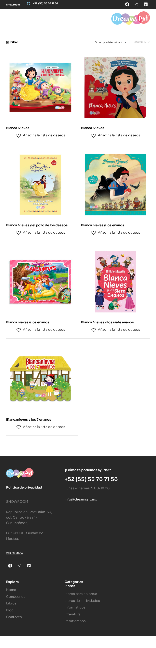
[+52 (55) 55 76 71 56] (28, 3)
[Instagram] (136, 4)
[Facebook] (127, 4)
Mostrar (138, 41)
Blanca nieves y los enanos (102, 225)
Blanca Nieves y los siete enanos (107, 322)
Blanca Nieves (17, 128)
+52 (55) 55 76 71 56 (45, 3)
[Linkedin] (146, 4)
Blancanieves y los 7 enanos (28, 419)
